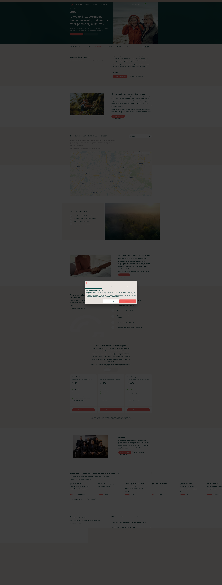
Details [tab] (111, 286)
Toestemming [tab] (93, 286)
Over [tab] (128, 286)
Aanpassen (110, 301)
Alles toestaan (127, 301)
